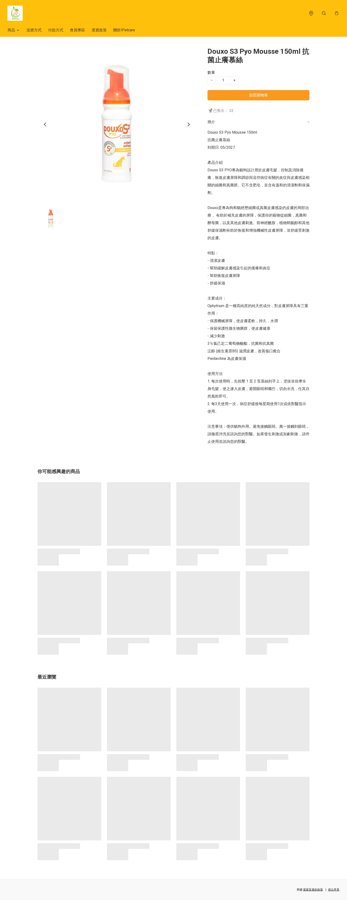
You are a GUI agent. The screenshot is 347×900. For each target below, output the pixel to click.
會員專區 (77, 30)
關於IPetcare (124, 30)
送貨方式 (34, 30)
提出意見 (333, 889)
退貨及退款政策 (313, 889)
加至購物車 (258, 95)
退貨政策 (99, 30)
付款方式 (55, 30)
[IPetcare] (15, 13)
